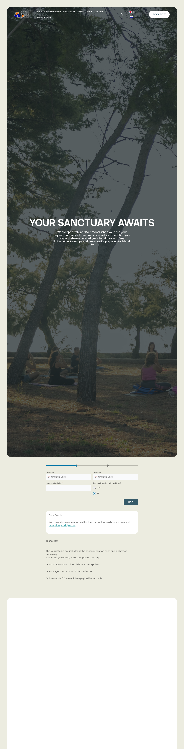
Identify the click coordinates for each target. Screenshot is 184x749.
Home (39, 11)
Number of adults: (54, 483)
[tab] (76, 465)
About (89, 11)
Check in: (50, 472)
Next (130, 502)
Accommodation (52, 11)
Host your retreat (44, 17)
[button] (69, 11)
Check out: (98, 472)
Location (99, 11)
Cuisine (80, 11)
